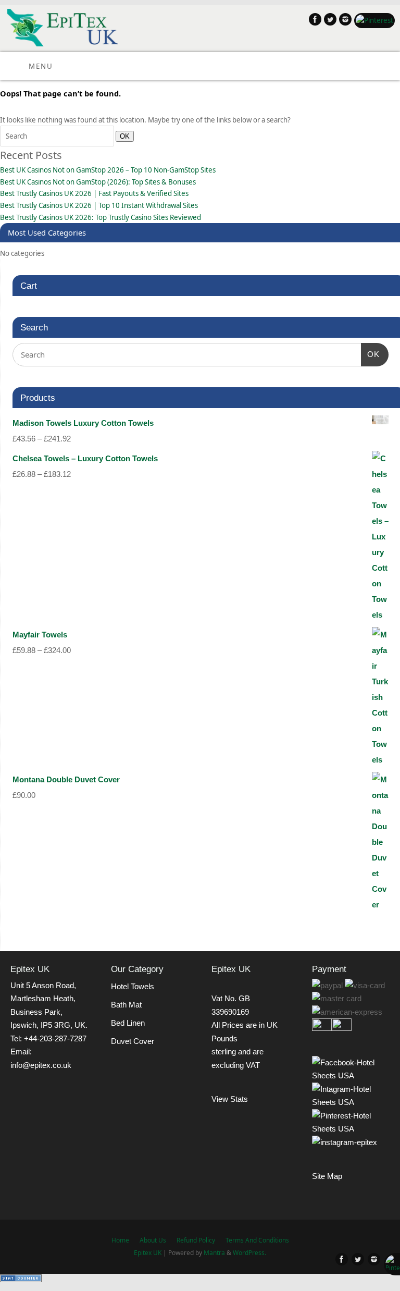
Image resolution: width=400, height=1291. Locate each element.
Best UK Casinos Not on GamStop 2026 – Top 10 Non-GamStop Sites (108, 170)
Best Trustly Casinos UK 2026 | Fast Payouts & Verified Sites (94, 193)
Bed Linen (128, 1022)
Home (120, 1240)
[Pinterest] (373, 20)
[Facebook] (313, 21)
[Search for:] (58, 136)
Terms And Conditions (257, 1240)
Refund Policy (196, 1240)
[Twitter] (328, 21)
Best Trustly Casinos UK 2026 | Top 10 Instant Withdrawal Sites (99, 205)
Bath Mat (126, 1004)
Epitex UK (147, 1252)
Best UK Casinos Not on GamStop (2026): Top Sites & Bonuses (98, 182)
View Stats (229, 1099)
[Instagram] (344, 21)
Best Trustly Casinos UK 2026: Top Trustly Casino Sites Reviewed (100, 217)
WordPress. (249, 1252)
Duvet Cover (132, 1041)
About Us (153, 1240)
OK (123, 136)
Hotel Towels (132, 986)
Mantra (214, 1252)
